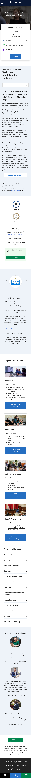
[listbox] (15, 40)
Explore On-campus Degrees (14, 329)
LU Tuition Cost (15, 190)
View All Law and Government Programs (15, 538)
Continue (15, 56)
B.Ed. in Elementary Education (16, 436)
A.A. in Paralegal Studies (14, 526)
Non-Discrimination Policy (15, 770)
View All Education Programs (15, 450)
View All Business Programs (15, 405)
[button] (2, 3)
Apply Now (15, 257)
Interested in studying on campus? (15, 234)
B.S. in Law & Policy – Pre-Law (16, 528)
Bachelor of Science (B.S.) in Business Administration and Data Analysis (16, 389)
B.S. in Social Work (13, 485)
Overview (6, 85)
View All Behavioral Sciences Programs (15, 495)
